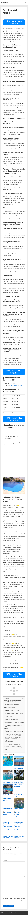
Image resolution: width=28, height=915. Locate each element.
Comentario (6, 860)
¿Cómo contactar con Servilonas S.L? (12, 743)
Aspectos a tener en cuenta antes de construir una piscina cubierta (13, 715)
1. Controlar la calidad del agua (11, 723)
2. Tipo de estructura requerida (11, 719)
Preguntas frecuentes (8, 729)
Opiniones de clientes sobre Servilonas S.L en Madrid (13, 748)
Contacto (5, 912)
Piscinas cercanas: (9, 750)
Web (4, 892)
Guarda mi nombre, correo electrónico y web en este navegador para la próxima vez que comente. (14, 900)
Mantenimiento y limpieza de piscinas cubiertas (14, 722)
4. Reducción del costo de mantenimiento (13, 706)
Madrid (23, 15)
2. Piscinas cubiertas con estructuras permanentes (12, 711)
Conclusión (6, 728)
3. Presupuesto (8, 720)
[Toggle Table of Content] (22, 698)
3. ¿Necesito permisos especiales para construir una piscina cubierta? (13, 738)
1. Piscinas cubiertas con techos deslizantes (14, 709)
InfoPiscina (4, 2)
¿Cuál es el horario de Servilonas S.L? (12, 744)
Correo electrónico (7, 886)
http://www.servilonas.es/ (16, 385)
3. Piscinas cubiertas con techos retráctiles (14, 713)
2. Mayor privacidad (9, 703)
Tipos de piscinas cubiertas (9, 707)
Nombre (5, 880)
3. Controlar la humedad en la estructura (13, 726)
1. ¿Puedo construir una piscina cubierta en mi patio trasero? (14, 732)
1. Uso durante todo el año (10, 701)
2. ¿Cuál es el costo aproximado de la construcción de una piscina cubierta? (13, 735)
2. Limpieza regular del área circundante (13, 725)
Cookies (9, 912)
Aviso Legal (13, 912)
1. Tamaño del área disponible (11, 718)
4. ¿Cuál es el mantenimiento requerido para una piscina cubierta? (14, 741)
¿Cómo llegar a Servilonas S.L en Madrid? (13, 746)
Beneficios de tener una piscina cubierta (12, 700)
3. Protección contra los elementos (12, 704)
